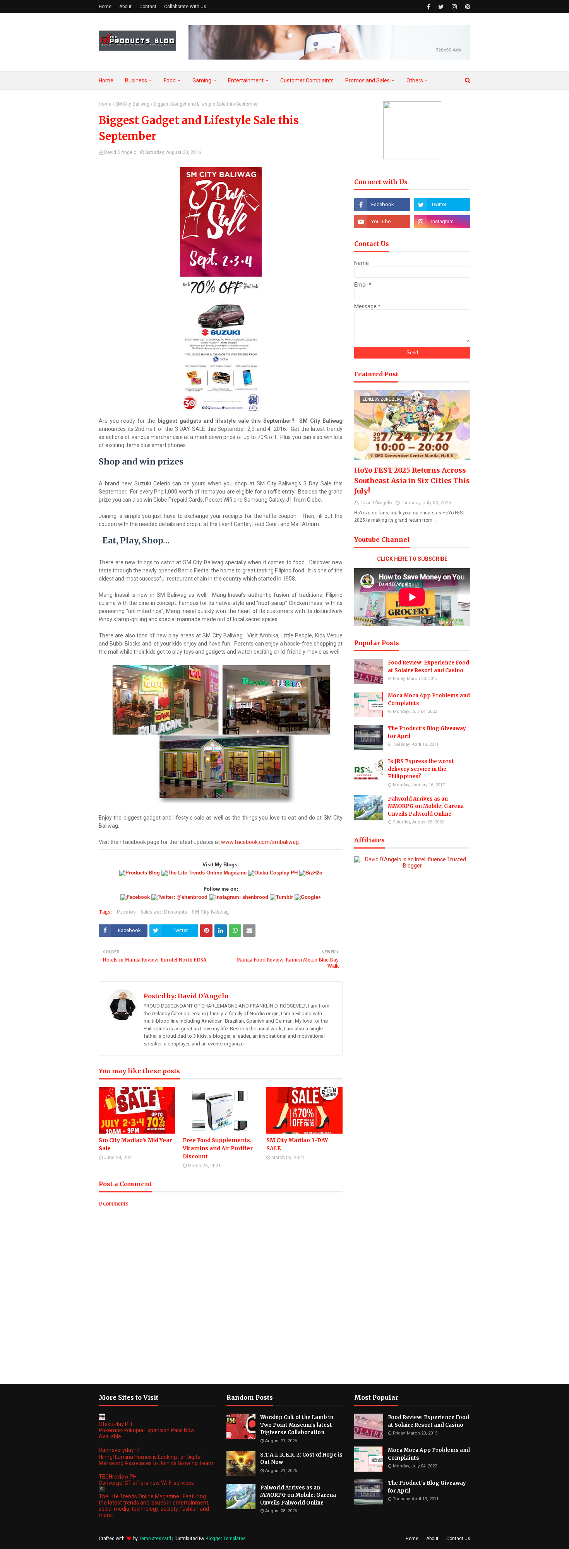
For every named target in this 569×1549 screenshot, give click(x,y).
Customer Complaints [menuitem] (307, 80)
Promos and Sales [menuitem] (367, 80)
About (125, 6)
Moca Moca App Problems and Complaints (429, 699)
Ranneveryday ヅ (120, 1450)
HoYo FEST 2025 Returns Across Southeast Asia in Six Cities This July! (412, 480)
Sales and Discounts (164, 912)
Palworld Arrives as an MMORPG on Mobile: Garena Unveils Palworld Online (426, 806)
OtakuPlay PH (115, 1424)
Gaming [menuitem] (201, 80)
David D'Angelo (120, 152)
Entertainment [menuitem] (246, 80)
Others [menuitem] (414, 80)
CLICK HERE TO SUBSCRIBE (412, 559)
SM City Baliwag (132, 104)
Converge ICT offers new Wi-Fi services (146, 1483)
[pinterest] (466, 7)
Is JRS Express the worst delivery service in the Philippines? (421, 769)
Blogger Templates (226, 1538)
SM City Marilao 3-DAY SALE (297, 1144)
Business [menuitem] (136, 80)
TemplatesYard (155, 1538)
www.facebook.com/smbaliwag (260, 842)
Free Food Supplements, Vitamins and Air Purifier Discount (218, 1148)
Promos (126, 912)
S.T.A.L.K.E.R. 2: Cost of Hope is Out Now (301, 1459)
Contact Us (458, 1538)
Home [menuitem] (106, 80)
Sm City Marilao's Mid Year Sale (135, 1144)
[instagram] (454, 7)
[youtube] (382, 221)
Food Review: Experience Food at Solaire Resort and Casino (428, 666)
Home (105, 6)
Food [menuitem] (170, 80)
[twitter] (441, 7)
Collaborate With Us (185, 6)
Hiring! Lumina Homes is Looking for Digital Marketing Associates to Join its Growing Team (156, 1460)
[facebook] (428, 7)
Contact (147, 6)
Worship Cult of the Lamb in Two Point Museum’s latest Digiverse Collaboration (296, 1425)
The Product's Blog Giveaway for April (427, 732)
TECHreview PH (118, 1477)
